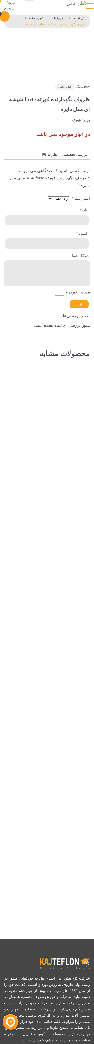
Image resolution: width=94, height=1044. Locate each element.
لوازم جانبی (64, 86)
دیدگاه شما (79, 256)
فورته (76, 120)
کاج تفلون (79, 17)
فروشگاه (57, 17)
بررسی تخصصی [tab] (74, 154)
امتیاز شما (81, 198)
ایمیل (81, 234)
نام (83, 210)
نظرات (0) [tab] (50, 154)
